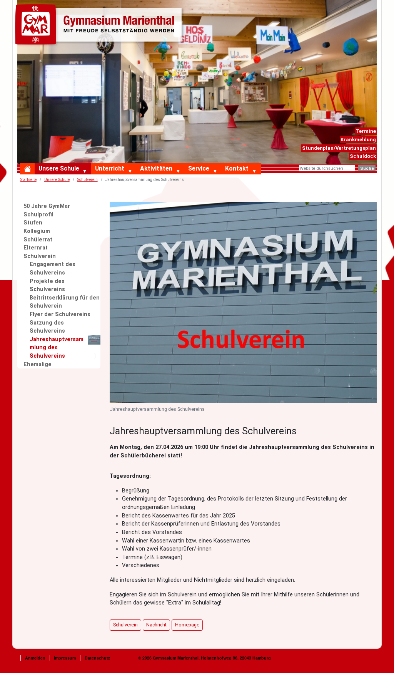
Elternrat (35, 247)
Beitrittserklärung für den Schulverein (65, 302)
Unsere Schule (58, 168)
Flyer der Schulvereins (60, 314)
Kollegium (36, 231)
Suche (367, 168)
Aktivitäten (156, 168)
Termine (366, 131)
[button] (87, 172)
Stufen (32, 222)
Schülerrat (37, 239)
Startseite (28, 179)
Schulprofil (38, 214)
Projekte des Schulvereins (47, 285)
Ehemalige (37, 364)
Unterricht (109, 168)
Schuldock (363, 156)
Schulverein (39, 256)
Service (198, 168)
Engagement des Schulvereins (52, 268)
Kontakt (237, 168)
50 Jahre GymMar (46, 206)
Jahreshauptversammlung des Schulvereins (56, 347)
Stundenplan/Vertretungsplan (339, 148)
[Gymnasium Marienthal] (100, 26)
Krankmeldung (358, 139)
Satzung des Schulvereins (47, 327)
